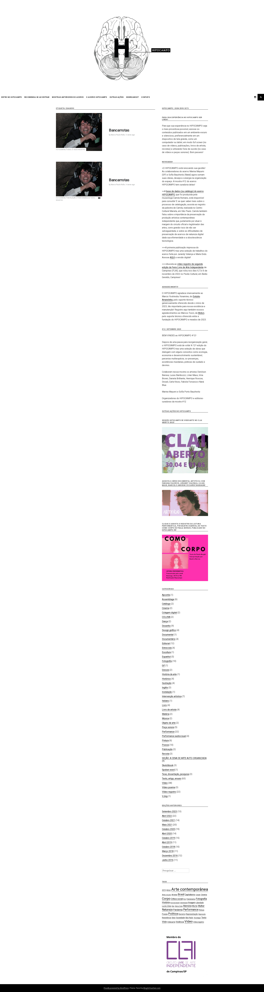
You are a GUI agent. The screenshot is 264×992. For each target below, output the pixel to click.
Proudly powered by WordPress (116, 988)
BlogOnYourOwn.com (151, 988)
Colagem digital (169, 612)
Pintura (165, 740)
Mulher (201, 906)
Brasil (181, 894)
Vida (164, 921)
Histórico (166, 678)
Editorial (166, 643)
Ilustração (166, 683)
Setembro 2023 (169, 811)
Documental (167, 634)
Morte (194, 906)
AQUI (172, 257)
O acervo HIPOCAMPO (96, 97)
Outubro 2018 (168, 846)
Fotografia (60, 150)
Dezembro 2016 (170, 855)
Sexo (174, 918)
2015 (164, 890)
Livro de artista (169, 709)
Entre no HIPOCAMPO (11, 97)
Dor (184, 899)
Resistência (166, 918)
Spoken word (168, 769)
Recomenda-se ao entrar (37, 97)
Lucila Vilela (166, 906)
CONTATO (145, 97)
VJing (164, 796)
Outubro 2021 (168, 820)
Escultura (166, 652)
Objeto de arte (169, 723)
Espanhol (166, 656)
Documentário (168, 639)
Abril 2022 (167, 816)
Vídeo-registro (79, 150)
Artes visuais (166, 895)
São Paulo (189, 918)
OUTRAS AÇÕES (117, 97)
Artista (174, 894)
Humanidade (175, 903)
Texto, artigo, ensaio (171, 778)
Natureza (167, 909)
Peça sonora (168, 727)
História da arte (169, 674)
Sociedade (180, 917)
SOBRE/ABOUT (132, 97)
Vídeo (69, 150)
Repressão (202, 914)
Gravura (165, 670)
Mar (173, 906)
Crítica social (177, 899)
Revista (165, 753)
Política (173, 913)
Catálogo (166, 603)
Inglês (165, 687)
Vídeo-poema (168, 787)
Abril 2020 (167, 833)
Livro (164, 705)
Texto (203, 917)
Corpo (166, 898)
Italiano (165, 700)
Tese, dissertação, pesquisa (175, 774)
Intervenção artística (172, 696)
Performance (83, 198)
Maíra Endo (179, 906)
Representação (192, 914)
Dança (165, 621)
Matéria (165, 714)
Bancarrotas (119, 130)
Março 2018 (168, 851)
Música (165, 718)
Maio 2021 (167, 824)
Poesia (165, 745)
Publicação (167, 749)
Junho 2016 (167, 860)
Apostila (166, 595)
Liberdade (200, 903)
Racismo (181, 914)
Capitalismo (190, 894)
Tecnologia (197, 918)
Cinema (165, 608)
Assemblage (168, 599)
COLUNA (166, 617)
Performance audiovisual (174, 736)
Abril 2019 (167, 842)
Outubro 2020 (168, 829)
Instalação (71, 198)
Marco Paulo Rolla (118, 135)
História (166, 902)
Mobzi (201, 313)
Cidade (198, 895)
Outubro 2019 (168, 838)
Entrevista (167, 648)
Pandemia (178, 909)
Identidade (184, 903)
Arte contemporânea (189, 889)
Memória (187, 906)
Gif (163, 665)
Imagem (192, 902)
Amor (168, 890)
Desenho (166, 625)
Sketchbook (167, 765)
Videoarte (171, 922)
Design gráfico (169, 630)
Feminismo (191, 899)
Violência (180, 922)
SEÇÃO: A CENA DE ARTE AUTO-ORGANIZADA (184, 758)
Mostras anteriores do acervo (68, 97)
